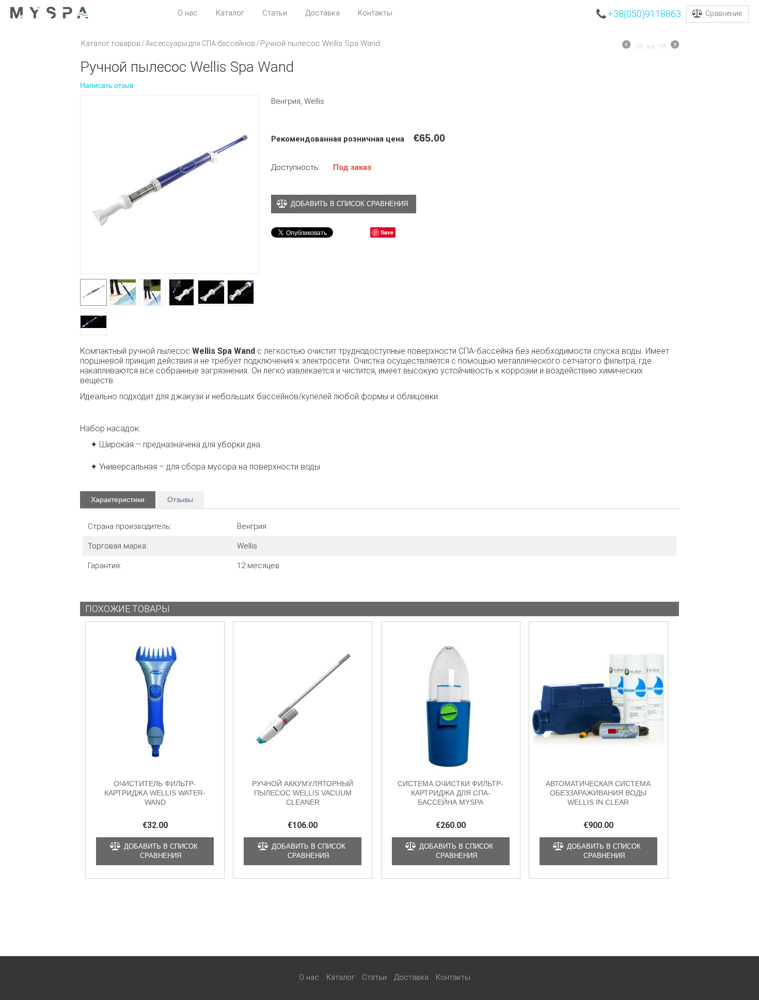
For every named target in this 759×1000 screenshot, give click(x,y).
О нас (188, 13)
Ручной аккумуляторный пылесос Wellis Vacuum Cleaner (302, 792)
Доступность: (295, 167)
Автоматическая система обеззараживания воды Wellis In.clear (598, 792)
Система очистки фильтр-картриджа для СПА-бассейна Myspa (450, 792)
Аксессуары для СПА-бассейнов (200, 43)
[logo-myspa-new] (49, 12)
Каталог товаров (110, 43)
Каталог (230, 13)
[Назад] (626, 46)
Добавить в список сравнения (349, 204)
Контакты (375, 13)
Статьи (274, 13)
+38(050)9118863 (644, 13)
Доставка (322, 13)
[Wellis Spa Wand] (169, 184)
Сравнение (723, 13)
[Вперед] (675, 46)
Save (387, 232)
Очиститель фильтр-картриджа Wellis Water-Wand (154, 792)
